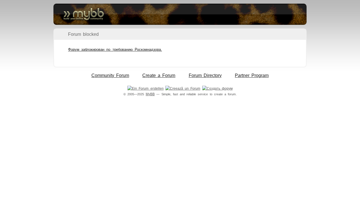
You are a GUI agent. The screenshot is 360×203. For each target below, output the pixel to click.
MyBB (150, 94)
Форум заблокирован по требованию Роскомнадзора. (115, 49)
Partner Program (252, 75)
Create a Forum (158, 75)
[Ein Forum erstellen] (145, 89)
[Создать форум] (217, 89)
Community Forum (110, 75)
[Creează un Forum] (182, 89)
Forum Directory (205, 75)
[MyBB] (180, 14)
